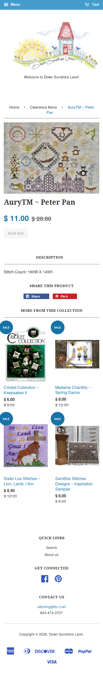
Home (14, 107)
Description (49, 257)
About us (51, 554)
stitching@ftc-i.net (52, 606)
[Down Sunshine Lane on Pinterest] (58, 580)
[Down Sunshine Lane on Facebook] (44, 580)
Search (51, 547)
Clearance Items (43, 107)
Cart (95, 4)
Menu (15, 4)
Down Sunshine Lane (66, 634)
